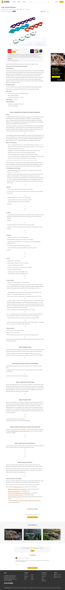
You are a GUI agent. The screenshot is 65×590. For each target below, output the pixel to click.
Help (42, 577)
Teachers (24, 1)
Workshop (26, 576)
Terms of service (16, 587)
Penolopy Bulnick (21, 558)
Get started (44, 576)
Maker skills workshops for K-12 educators (17, 489)
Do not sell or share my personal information (42, 587)
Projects (14, 1)
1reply (17, 564)
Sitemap (43, 579)
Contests (19, 1)
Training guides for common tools (15, 496)
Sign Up (61, 1)
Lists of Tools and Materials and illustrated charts (19, 493)
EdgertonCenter (5, 9)
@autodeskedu (58, 577)
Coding (14, 9)
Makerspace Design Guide (13, 491)
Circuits (25, 574)
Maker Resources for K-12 (13, 60)
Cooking (32, 574)
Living (32, 576)
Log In (57, 1)
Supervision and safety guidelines (15, 494)
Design (25, 577)
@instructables (58, 574)
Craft (25, 579)
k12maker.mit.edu (18, 487)
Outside (32, 577)
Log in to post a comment (32, 567)
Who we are (44, 580)
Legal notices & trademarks (56, 587)
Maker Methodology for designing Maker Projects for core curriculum (25, 500)
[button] (48, 11)
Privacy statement (23, 587)
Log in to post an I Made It (32, 517)
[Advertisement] (58, 67)
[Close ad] (64, 54)
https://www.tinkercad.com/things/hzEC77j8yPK (19, 431)
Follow (14, 51)
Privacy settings (30, 587)
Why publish (44, 574)
